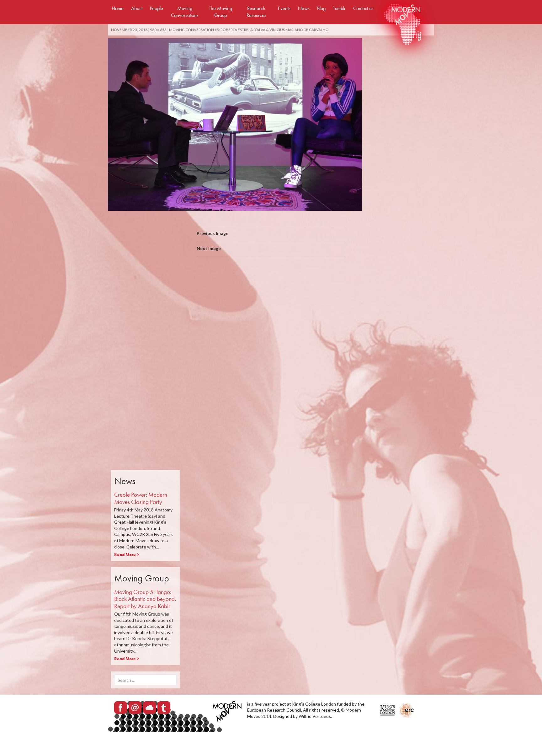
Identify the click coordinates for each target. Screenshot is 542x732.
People (156, 8)
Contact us (363, 8)
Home (118, 8)
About (136, 8)
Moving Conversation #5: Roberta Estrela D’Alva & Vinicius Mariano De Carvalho (249, 29)
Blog (321, 8)
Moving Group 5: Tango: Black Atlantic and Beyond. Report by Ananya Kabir (145, 599)
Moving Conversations (185, 12)
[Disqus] (271, 349)
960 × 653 (158, 29)
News (304, 8)
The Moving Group (220, 12)
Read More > (126, 554)
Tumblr (339, 8)
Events (284, 8)
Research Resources (256, 12)
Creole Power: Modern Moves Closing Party (140, 498)
